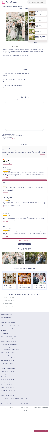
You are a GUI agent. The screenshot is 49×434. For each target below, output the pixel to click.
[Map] (13, 46)
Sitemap (11, 407)
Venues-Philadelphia (7, 6)
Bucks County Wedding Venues (8, 322)
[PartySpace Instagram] (26, 410)
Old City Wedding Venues (7, 366)
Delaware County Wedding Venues (9, 336)
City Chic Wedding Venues (7, 330)
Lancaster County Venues (8, 310)
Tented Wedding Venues (6, 355)
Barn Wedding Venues (6, 317)
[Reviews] (17, 46)
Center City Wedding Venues (7, 371)
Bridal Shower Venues (7, 303)
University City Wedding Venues (8, 390)
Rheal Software (45, 407)
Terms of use (8, 408)
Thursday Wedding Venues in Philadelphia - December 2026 (14, 403)
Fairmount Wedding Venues (7, 387)
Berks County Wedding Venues (8, 320)
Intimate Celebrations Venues (8, 306)
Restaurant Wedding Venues (7, 352)
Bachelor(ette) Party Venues (8, 300)
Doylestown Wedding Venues (7, 384)
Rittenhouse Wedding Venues (7, 379)
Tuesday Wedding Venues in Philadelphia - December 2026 (14, 398)
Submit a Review (24, 244)
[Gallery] (15, 46)
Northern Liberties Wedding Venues (9, 393)
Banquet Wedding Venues (7, 314)
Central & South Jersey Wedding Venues (10, 325)
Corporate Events (5, 333)
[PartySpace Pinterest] (24, 410)
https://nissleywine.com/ (15, 139)
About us (2, 408)
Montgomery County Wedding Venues (10, 349)
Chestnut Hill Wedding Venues (8, 368)
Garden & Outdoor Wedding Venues (9, 339)
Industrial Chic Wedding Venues (8, 341)
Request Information (41, 431)
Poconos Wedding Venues (7, 376)
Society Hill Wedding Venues (7, 395)
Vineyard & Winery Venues (8, 297)
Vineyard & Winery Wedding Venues (9, 357)
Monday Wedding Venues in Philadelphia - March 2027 (13, 401)
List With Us (14, 408)
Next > (42, 46)
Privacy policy (5, 408)
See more (42, 154)
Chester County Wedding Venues (8, 328)
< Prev (33, 46)
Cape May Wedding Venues (7, 374)
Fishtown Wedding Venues (7, 363)
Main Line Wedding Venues (7, 347)
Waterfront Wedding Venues (7, 360)
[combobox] (38, 2)
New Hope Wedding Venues (7, 382)
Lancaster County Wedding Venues (9, 344)
